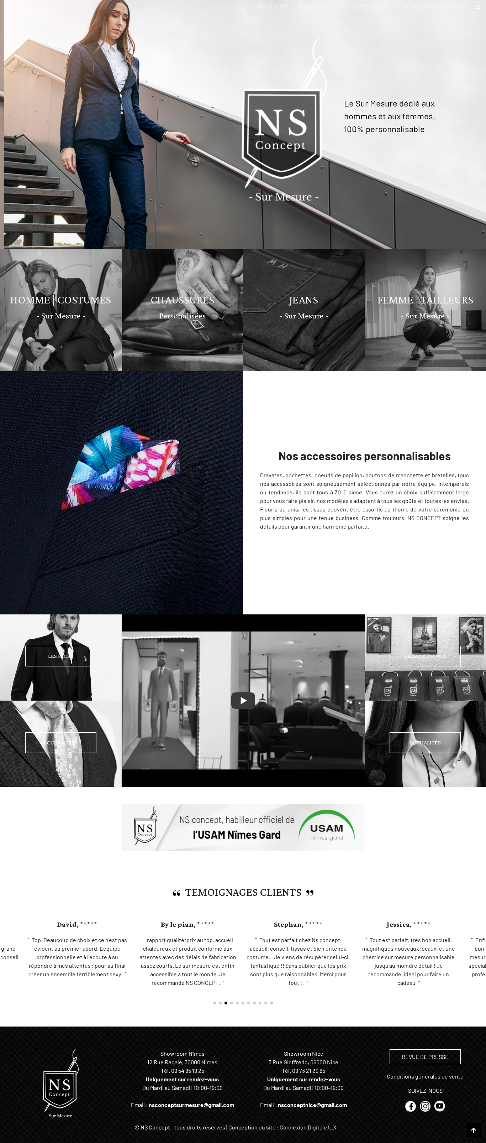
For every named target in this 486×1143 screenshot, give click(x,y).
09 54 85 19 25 (187, 1070)
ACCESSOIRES (61, 742)
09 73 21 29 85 (308, 1070)
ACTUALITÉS (425, 742)
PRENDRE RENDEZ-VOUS (433, 7)
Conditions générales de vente (425, 1076)
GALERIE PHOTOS (321, 7)
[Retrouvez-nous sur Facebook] (411, 1105)
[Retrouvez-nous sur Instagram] (426, 1105)
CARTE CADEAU (373, 7)
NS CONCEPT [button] (273, 7)
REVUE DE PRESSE (425, 1056)
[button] (478, 7)
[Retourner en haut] (473, 1130)
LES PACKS (60, 656)
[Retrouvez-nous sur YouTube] (439, 1105)
